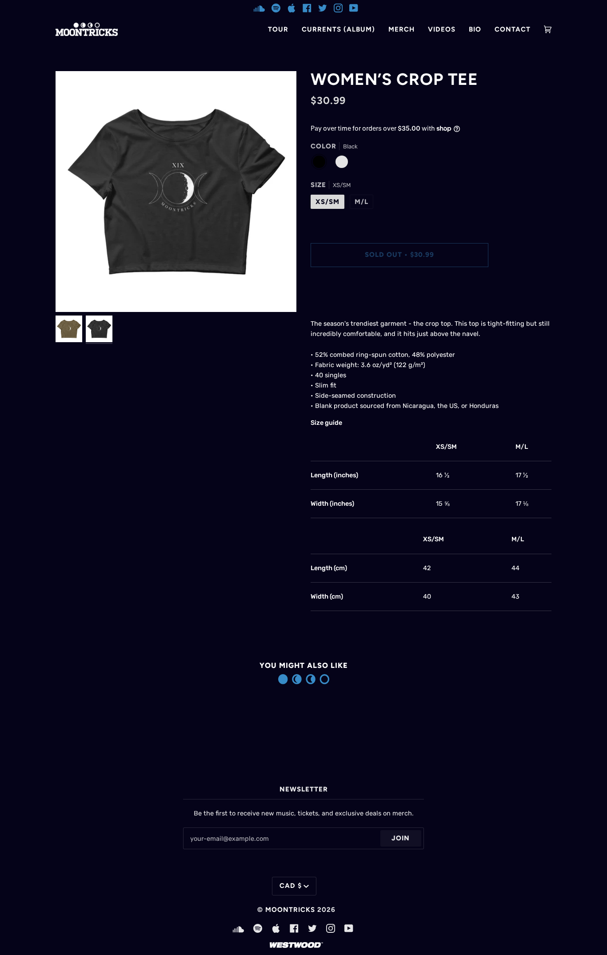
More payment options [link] (345, 309)
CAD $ (291, 886)
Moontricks (290, 910)
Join (400, 838)
